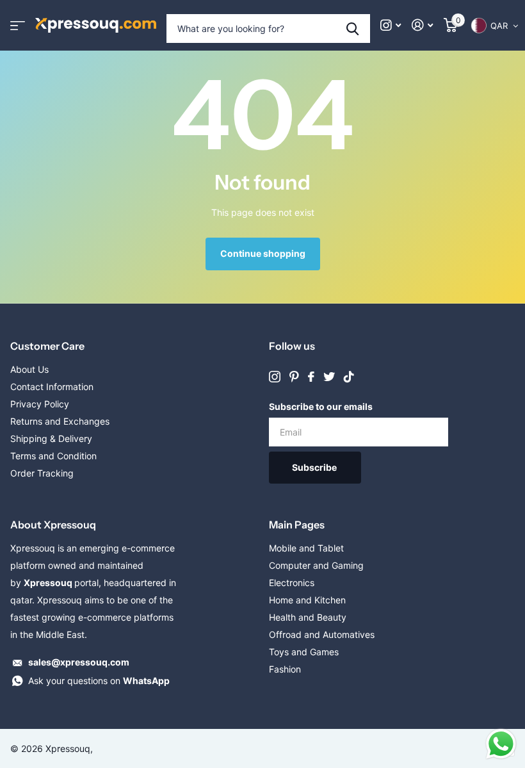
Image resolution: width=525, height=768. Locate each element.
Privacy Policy (39, 403)
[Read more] (390, 25)
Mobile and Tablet (306, 548)
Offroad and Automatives (322, 634)
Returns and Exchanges (59, 421)
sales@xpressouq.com (78, 662)
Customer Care (47, 345)
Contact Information (51, 386)
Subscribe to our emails (321, 406)
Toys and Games (304, 651)
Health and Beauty (307, 617)
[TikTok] (349, 376)
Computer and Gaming (316, 565)
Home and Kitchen (307, 599)
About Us (29, 369)
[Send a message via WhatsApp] (501, 744)
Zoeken (352, 28)
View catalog (17, 25)
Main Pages (297, 524)
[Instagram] (274, 376)
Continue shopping (262, 253)
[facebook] (311, 376)
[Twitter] (329, 376)
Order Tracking (42, 473)
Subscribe (315, 467)
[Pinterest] (294, 376)
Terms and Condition (53, 455)
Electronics (291, 582)
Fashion (285, 669)
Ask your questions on (99, 680)
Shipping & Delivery (51, 438)
